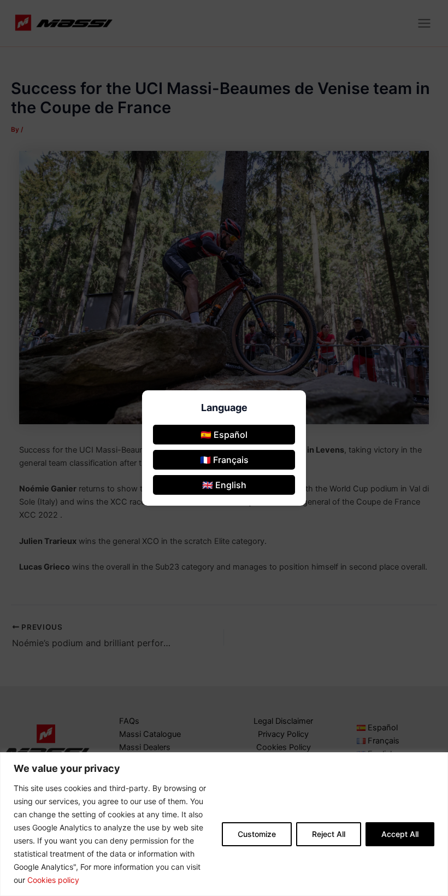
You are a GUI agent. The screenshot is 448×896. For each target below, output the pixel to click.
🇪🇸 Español (224, 434)
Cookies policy (53, 880)
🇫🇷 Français (224, 459)
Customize (257, 834)
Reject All (328, 834)
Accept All (399, 834)
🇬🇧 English (224, 484)
